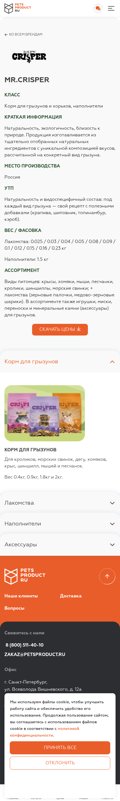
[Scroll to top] (107, 576)
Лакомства (19, 503)
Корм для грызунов (31, 361)
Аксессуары (20, 544)
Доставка (71, 596)
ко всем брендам (25, 34)
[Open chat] (97, 8)
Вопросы (14, 608)
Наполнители (22, 524)
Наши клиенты (21, 596)
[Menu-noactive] (111, 8)
